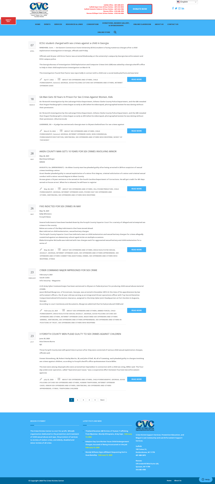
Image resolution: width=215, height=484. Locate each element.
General (56, 83)
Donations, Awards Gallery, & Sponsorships (116, 24)
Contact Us (172, 24)
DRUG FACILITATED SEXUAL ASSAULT (68, 314)
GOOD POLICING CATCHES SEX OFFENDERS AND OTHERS (91, 83)
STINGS (52, 259)
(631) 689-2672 (119, 5)
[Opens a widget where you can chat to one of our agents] (206, 480)
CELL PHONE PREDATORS (103, 189)
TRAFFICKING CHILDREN (68, 388)
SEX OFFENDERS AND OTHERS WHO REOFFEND (94, 137)
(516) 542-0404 (119, 13)
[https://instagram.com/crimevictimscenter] (179, 8)
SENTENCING (69, 137)
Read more (137, 79)
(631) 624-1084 (119, 9)
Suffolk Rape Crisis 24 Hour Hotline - (101, 7)
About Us (159, 24)
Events (47, 24)
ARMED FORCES (104, 311)
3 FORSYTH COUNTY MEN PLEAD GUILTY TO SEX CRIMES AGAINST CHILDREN (80, 333)
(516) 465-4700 (119, 11)
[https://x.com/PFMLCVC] (176, 8)
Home (37, 24)
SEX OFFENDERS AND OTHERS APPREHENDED (97, 253)
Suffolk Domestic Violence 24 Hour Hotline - (99, 9)
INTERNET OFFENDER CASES (80, 134)
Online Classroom (142, 24)
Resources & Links (74, 24)
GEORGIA (64, 83)
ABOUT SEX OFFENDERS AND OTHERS (77, 80)
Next (102, 400)
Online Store (104, 32)
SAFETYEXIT (8, 20)
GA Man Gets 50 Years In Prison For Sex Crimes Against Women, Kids (76, 96)
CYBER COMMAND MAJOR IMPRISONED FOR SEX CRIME (68, 270)
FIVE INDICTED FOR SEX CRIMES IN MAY (60, 206)
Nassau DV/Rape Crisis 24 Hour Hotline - (100, 13)
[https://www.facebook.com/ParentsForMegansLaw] (173, 8)
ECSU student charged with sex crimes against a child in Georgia (74, 43)
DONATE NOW (140, 9)
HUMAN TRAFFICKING (88, 382)
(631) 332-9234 (119, 7)
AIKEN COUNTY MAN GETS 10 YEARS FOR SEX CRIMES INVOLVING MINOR (77, 151)
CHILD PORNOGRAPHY (102, 379)
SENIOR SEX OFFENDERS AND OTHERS (61, 385)
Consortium (93, 24)
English (184, 2)
